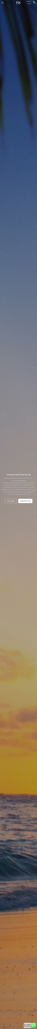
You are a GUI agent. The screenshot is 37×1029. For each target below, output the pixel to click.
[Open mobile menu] (3, 3)
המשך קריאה (11, 501)
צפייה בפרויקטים (25, 501)
